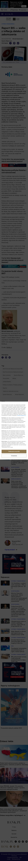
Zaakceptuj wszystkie (14, 451)
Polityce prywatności (21, 415)
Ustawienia (14, 455)
